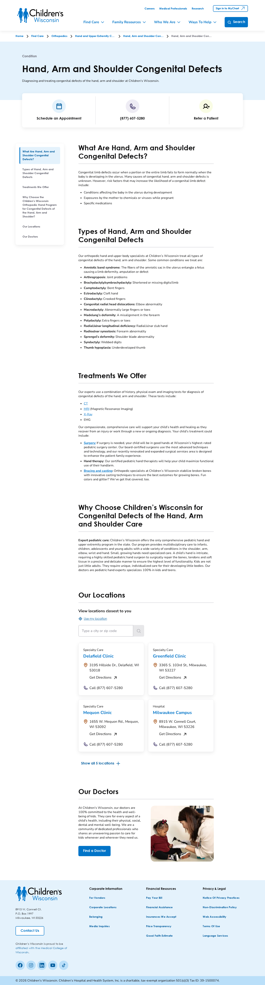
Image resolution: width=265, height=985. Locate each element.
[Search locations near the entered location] (138, 631)
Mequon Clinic (97, 713)
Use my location (95, 618)
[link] (150, 8)
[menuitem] (39, 155)
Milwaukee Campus (172, 713)
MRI (86, 409)
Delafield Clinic (98, 656)
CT (86, 403)
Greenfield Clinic (169, 656)
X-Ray (88, 414)
